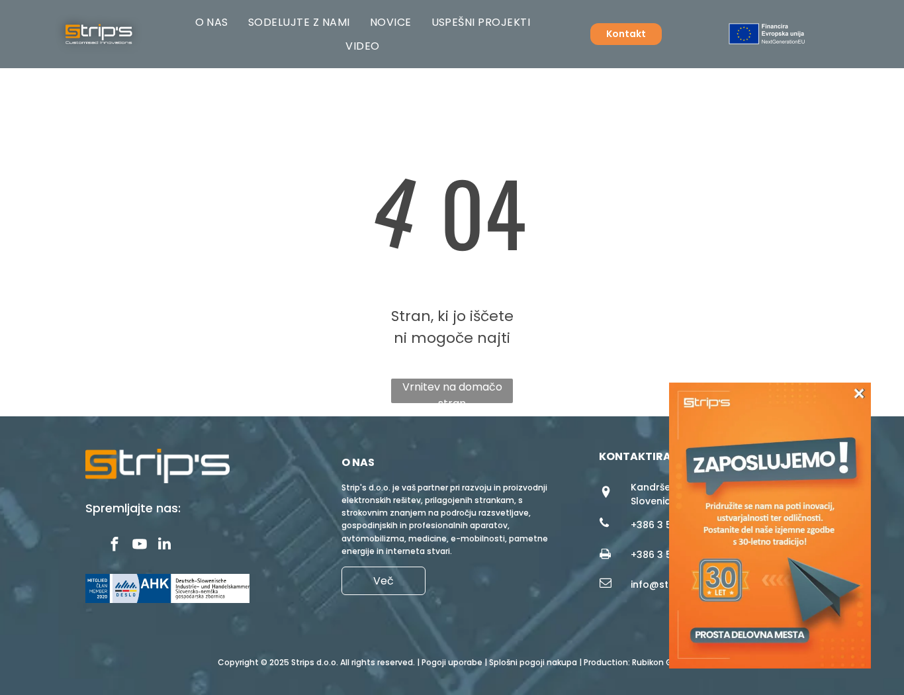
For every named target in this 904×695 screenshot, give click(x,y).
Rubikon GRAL (659, 662)
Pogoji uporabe (452, 662)
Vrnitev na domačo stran (452, 391)
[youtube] (139, 545)
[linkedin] (164, 545)
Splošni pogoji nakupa (533, 662)
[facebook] (114, 545)
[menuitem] (211, 22)
